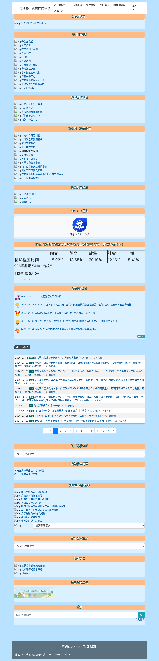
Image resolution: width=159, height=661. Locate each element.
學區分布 (26, 53)
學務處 (99, 358)
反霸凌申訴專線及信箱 (33, 565)
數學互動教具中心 (30, 162)
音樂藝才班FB (28, 194)
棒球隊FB (26, 198)
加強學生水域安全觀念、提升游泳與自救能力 (57, 357)
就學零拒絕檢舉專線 (31, 569)
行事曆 (24, 57)
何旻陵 (110, 421)
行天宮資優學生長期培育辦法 (29, 470)
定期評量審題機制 (30, 72)
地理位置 (26, 45)
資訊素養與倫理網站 (31, 495)
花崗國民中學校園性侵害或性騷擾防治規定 (43, 506)
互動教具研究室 (29, 158)
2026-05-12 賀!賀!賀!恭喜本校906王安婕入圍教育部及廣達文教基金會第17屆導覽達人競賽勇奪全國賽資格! (76, 304)
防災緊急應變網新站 (31, 139)
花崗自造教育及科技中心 (34, 166)
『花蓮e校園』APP (31, 115)
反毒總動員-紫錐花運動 (33, 513)
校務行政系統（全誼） (33, 104)
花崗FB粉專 (27, 88)
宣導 (31, 358)
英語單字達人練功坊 (31, 502)
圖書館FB (26, 201)
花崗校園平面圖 (29, 49)
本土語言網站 (28, 147)
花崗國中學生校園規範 (33, 80)
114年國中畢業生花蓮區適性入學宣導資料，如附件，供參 (64, 415)
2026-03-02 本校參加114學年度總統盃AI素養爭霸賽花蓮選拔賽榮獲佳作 (58, 329)
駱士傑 (85, 358)
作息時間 (26, 61)
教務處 (52, 366)
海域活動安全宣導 (43, 405)
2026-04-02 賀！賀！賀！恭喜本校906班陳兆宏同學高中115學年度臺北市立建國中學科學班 (69, 321)
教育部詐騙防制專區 (31, 520)
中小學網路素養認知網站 (34, 492)
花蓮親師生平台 (29, 119)
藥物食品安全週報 (30, 517)
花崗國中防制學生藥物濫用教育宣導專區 (42, 174)
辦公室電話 (27, 41)
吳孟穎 (94, 411)
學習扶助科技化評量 (31, 111)
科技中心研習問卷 (30, 135)
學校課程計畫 (28, 68)
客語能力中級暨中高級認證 (35, 499)
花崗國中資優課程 (30, 178)
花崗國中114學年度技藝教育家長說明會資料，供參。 (61, 410)
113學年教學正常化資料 (33, 23)
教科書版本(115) (29, 64)
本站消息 (24, 347)
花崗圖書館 (27, 108)
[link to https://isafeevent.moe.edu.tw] (33, 592)
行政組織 (77, 5)
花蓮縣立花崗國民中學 (34, 8)
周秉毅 (38, 366)
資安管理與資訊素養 (31, 170)
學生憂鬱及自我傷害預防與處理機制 (40, 510)
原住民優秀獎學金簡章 (26, 474)
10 (103, 430)
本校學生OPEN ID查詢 (33, 84)
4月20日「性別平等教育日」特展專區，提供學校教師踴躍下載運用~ (69, 420)
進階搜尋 (140, 619)
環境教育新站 (28, 143)
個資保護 (26, 573)
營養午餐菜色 (28, 76)
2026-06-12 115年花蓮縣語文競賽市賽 (41, 296)
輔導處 (107, 411)
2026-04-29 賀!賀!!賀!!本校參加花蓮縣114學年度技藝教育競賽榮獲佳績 (58, 312)
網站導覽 (104, 5)
